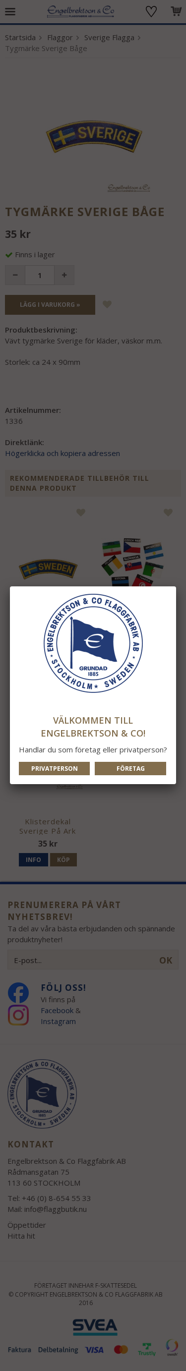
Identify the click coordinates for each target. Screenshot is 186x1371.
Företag (131, 768)
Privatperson (54, 768)
